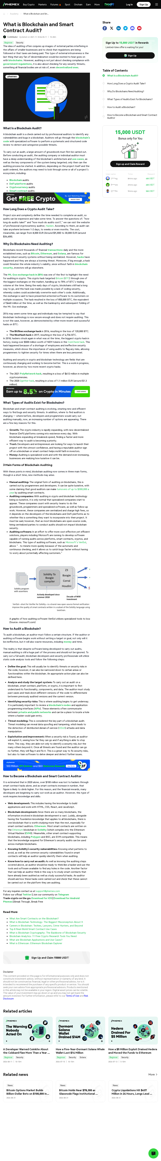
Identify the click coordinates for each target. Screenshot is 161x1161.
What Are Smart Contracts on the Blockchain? (34, 918)
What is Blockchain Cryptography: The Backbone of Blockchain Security (47, 932)
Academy (14, 14)
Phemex (7, 901)
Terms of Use (72, 995)
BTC (67, 278)
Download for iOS (41, 898)
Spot (67, 4)
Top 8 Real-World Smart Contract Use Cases (33, 929)
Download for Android (67, 898)
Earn (88, 4)
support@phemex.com (48, 891)
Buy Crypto (29, 4)
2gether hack (26, 380)
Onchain (78, 4)
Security (19, 42)
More (97, 4)
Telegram (63, 894)
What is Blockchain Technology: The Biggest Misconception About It (46, 921)
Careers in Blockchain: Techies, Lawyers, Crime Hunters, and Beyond (46, 925)
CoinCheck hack (76, 341)
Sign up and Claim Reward (130, 164)
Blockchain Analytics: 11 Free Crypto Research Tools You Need (43, 936)
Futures (54, 4)
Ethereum (17, 829)
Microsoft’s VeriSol (76, 542)
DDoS (62, 727)
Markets (42, 4)
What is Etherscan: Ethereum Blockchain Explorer (35, 943)
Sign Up (132, 55)
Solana (83, 1057)
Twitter (26, 894)
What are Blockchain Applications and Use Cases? (35, 939)
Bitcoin (59, 278)
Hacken (50, 225)
